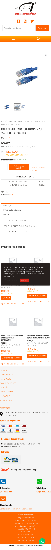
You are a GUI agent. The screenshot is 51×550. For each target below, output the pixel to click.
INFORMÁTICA (6, 375)
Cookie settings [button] (11, 280)
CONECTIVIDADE (8, 392)
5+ (10, 138)
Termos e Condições (16, 545)
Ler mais (6, 298)
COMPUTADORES (8, 383)
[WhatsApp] (39, 482)
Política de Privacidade (34, 545)
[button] (13, 39)
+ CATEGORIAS (6, 400)
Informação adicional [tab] (12, 210)
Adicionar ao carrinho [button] (37, 295)
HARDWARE (5, 379)
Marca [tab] (6, 214)
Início (3, 121)
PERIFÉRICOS (6, 387)
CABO (9, 121)
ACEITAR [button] (24, 280)
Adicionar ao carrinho (19, 167)
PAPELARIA (5, 396)
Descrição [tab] (7, 205)
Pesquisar (42, 28)
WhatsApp (41, 488)
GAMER (3, 370)
